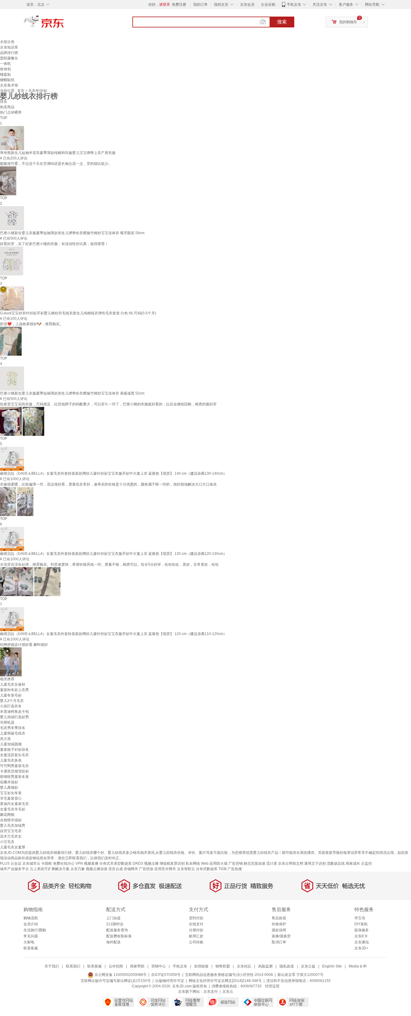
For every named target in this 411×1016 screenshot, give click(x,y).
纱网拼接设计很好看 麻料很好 (24, 645)
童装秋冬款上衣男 (14, 690)
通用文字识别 (315, 863)
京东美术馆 (9, 85)
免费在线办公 (64, 863)
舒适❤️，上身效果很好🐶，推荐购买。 (31, 324)
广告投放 (146, 869)
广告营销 (235, 863)
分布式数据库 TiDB (211, 869)
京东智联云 (186, 869)
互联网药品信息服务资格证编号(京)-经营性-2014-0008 (229, 975)
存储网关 (131, 869)
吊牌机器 (7, 722)
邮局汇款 (196, 936)
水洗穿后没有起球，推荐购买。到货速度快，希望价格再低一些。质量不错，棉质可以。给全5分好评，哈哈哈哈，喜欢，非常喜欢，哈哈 (109, 564)
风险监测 (265, 966)
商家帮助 (137, 966)
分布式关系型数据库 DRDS (121, 863)
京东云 (227, 991)
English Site (332, 966)
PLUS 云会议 (10, 863)
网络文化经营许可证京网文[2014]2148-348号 (225, 981)
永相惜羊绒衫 (11, 820)
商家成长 (353, 863)
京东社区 (244, 966)
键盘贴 (5, 74)
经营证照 (272, 986)
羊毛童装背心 (11, 798)
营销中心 (158, 966)
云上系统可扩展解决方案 (50, 869)
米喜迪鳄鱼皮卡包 (14, 711)
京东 (64, 24)
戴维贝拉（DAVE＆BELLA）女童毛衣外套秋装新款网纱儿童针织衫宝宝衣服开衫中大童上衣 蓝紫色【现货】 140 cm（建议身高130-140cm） (113, 473)
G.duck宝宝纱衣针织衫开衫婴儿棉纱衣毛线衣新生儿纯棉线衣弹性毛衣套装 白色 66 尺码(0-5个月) (78, 313)
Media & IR (358, 966)
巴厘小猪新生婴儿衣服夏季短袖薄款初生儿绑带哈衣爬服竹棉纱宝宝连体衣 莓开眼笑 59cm (72, 233)
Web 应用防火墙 (214, 863)
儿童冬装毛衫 (11, 695)
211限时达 (114, 924)
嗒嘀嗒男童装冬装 (14, 777)
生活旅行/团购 (34, 930)
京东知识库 (9, 47)
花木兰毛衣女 (11, 836)
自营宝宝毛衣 (11, 831)
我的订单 (200, 4)
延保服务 (361, 930)
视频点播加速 (96, 869)
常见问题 (30, 936)
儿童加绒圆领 (11, 744)
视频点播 (151, 863)
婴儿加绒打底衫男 (14, 717)
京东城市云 (31, 863)
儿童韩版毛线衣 (12, 733)
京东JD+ (361, 948)
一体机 (5, 63)
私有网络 (193, 863)
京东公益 (308, 966)
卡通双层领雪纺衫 (14, 771)
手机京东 (294, 4)
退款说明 (279, 930)
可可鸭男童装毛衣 (14, 766)
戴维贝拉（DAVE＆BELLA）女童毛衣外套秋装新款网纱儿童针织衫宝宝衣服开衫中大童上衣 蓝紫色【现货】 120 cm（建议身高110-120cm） (113, 634)
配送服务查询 (117, 930)
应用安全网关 (165, 869)
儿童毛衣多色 (11, 760)
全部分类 (7, 42)
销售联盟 (222, 966)
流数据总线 (336, 863)
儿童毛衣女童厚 (12, 847)
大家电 (28, 942)
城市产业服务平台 (14, 869)
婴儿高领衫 (9, 787)
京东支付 (210, 991)
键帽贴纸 (7, 80)
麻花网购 (7, 815)
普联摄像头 (9, 58)
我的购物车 (348, 22)
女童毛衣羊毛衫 (12, 809)
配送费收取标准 (118, 936)
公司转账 (196, 942)
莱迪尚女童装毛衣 (14, 804)
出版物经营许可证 (169, 981)
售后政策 (279, 918)
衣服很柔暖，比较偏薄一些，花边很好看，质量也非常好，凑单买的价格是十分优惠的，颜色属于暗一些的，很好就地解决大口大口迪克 (108, 484)
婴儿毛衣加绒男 (12, 825)
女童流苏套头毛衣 (14, 755)
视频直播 (91, 863)
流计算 (271, 863)
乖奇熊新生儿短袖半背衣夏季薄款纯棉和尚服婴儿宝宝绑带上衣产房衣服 (58, 153)
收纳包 (5, 69)
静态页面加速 (254, 863)
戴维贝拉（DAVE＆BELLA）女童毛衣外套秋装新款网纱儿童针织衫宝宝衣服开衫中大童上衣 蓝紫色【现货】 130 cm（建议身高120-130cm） (113, 554)
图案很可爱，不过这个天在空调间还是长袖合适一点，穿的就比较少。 (56, 164)
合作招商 (116, 966)
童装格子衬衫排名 (14, 749)
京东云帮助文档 (290, 863)
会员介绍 (30, 924)
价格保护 (279, 924)
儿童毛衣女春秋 (12, 684)
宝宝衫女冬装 (11, 793)
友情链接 (201, 966)
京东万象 (77, 869)
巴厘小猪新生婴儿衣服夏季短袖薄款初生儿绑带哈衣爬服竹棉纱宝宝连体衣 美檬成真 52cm (72, 393)
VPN (79, 863)
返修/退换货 (281, 936)
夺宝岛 (359, 918)
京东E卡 (361, 936)
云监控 (366, 863)
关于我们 (52, 966)
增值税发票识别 (172, 863)
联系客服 (30, 948)
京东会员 (247, 4)
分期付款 (196, 930)
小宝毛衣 (7, 842)
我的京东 (221, 4)
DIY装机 (361, 924)
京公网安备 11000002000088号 (120, 975)
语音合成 (115, 869)
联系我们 (73, 966)
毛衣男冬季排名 (12, 728)
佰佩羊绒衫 (9, 782)
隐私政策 (287, 966)
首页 (21, 91)
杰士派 (5, 739)
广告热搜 (234, 869)
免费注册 (179, 4)
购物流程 (30, 918)
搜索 (282, 21)
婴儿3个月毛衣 (12, 701)
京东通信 (361, 942)
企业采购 (268, 4)
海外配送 (113, 942)
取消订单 (279, 942)
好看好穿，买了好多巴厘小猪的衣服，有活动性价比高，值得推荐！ (54, 244)
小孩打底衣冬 (11, 706)
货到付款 (196, 918)
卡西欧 (46, 863)
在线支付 (196, 924)
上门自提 (113, 918)
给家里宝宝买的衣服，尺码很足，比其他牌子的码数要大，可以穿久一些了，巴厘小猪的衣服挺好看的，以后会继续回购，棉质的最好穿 (108, 404)
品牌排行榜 (9, 53)
